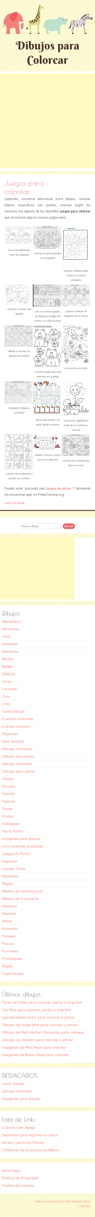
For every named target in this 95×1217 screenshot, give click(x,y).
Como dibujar (13, 711)
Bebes (7, 666)
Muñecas (9, 906)
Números (10, 928)
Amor (6, 636)
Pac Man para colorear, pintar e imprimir (36, 1009)
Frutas (7, 816)
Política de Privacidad (20, 1178)
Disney (7, 778)
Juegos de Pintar (14, 503)
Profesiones (12, 958)
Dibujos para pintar (18, 771)
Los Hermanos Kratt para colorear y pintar (38, 1017)
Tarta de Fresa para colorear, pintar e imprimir (42, 1002)
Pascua (8, 943)
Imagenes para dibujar (21, 838)
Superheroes (13, 973)
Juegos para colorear (23, 187)
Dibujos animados (17, 748)
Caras (7, 681)
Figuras (8, 801)
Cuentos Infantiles (18, 718)
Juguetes (9, 861)
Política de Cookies (18, 1185)
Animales (10, 644)
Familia (8, 793)
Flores (7, 808)
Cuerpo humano (15, 726)
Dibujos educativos (18, 756)
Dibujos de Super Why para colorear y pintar (40, 1024)
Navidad (9, 913)
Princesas (10, 951)
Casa (6, 696)
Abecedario (11, 621)
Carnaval (9, 688)
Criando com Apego (18, 1127)
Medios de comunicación (22, 891)
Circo (6, 703)
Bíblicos (8, 674)
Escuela (8, 786)
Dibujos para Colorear (48, 52)
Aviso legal (11, 1170)
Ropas (7, 966)
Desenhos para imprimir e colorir (30, 1135)
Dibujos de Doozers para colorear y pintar (37, 1039)
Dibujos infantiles (17, 763)
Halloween (11, 823)
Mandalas (10, 876)
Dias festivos (13, 741)
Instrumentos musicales (22, 846)
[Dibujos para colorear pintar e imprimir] (47, 19)
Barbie (7, 659)
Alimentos (10, 629)
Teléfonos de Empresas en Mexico (31, 1150)
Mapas (7, 883)
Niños (7, 921)
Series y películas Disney (23, 1142)
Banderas (10, 651)
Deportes (10, 733)
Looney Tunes (14, 868)
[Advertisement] (47, 121)
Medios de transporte (20, 898)
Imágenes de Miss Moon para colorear (34, 1047)
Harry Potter (13, 831)
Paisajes (9, 936)
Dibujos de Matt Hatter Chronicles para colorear (43, 1032)
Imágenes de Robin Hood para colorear (35, 1054)
